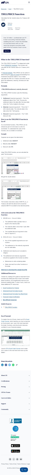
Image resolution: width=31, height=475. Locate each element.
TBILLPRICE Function (11, 307)
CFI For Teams (5, 392)
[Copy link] (17, 365)
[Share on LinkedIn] (2, 365)
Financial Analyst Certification (11, 297)
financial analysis (7, 73)
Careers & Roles (6, 398)
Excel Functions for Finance (11, 288)
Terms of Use (12, 464)
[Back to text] (3, 307)
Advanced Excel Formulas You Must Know (15, 294)
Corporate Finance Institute (5, 2)
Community (4, 409)
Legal (28, 464)
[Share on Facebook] (6, 365)
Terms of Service (21, 464)
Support (3, 404)
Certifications (5, 381)
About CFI (4, 375)
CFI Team (10, 24)
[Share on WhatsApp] (13, 365)
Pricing (3, 387)
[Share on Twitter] (9, 365)
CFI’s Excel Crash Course (13, 348)
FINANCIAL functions (11, 65)
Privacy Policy (4, 464)
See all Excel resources (10, 300)
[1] (16, 63)
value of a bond (14, 74)
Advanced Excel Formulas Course (12, 291)
